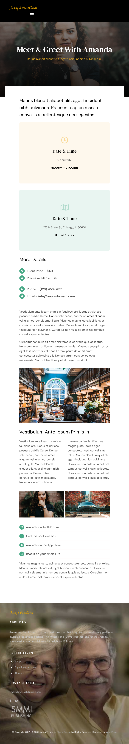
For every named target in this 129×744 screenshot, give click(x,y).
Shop (18, 661)
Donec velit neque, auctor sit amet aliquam (77, 316)
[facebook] (10, 700)
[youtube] (16, 700)
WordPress (111, 732)
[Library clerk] (64, 370)
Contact (19, 673)
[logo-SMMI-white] (21, 706)
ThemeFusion (63, 732)
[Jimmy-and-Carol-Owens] (23, 7)
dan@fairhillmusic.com (28, 692)
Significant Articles (25, 667)
